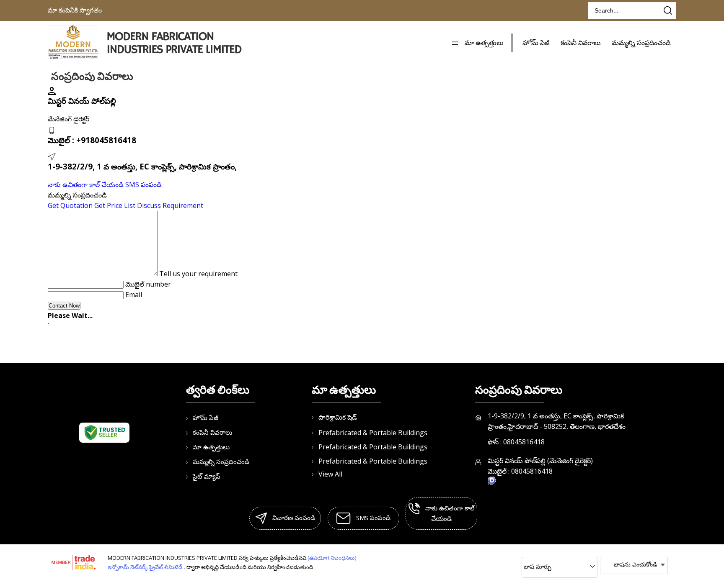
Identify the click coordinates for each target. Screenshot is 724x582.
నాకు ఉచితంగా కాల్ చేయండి (86, 184)
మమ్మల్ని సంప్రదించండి (641, 42)
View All (330, 474)
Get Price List (114, 205)
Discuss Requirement (170, 205)
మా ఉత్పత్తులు (484, 42)
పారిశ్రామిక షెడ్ (337, 417)
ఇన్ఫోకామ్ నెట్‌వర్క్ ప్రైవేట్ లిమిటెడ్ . (146, 567)
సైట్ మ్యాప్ (206, 476)
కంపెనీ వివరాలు (581, 42)
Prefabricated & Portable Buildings (372, 432)
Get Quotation (70, 205)
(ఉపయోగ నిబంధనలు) (332, 557)
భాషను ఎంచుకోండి (635, 564)
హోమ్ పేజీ (536, 42)
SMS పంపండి (143, 184)
